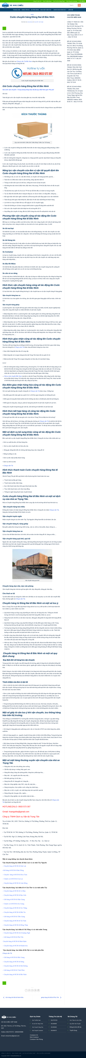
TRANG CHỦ (16, 9)
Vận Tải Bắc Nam (47, 1)
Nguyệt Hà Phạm (38, 21)
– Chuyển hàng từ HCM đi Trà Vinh (14, 921)
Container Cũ (34, 1035)
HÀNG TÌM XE (26, 9)
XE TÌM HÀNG (35, 9)
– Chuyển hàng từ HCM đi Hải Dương (15, 966)
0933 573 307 (24, 806)
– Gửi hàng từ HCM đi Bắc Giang (14, 957)
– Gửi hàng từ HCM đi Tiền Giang (14, 916)
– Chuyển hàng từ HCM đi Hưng (13, 962)
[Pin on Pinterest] (35, 990)
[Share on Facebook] (26, 990)
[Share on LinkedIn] (38, 990)
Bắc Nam (29, 61)
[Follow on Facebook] (79, 1)
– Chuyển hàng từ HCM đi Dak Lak (14, 866)
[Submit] (79, 5)
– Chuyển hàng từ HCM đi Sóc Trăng (15, 908)
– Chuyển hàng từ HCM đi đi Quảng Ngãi (16, 933)
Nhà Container (34, 1037)
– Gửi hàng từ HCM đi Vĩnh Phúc (14, 970)
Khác (32, 14)
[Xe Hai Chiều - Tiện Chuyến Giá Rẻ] (13, 5)
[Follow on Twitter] (82, 1)
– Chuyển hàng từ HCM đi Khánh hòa (15, 946)
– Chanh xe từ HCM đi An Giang (13, 904)
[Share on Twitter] (29, 990)
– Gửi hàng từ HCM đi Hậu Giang (14, 899)
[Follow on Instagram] (80, 1)
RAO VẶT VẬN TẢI (45, 9)
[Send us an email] (83, 1)
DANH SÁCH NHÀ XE (60, 9)
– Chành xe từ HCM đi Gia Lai (13, 879)
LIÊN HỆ (70, 9)
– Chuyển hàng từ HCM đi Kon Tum (15, 874)
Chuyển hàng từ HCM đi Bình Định (14, 941)
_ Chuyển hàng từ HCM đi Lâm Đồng (15, 883)
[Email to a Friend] (32, 990)
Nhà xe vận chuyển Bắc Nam (13, 376)
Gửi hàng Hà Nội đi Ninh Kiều (14, 997)
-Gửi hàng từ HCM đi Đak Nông (13, 870)
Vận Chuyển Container (71, 1)
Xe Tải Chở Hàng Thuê (58, 1)
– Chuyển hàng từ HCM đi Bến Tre (14, 912)
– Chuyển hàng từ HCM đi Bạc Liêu (14, 895)
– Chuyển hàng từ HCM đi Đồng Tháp (15, 925)
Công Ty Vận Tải (37, 1)
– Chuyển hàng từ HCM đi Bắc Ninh (15, 974)
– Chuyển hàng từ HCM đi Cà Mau (14, 891)
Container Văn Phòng (36, 1039)
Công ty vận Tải (21, 61)
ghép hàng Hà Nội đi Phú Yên (50, 997)
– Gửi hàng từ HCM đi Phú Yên (13, 937)
